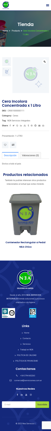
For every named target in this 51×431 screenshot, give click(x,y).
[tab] (10, 155)
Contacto (27, 338)
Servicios (27, 344)
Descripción (10, 155)
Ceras (15, 115)
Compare (13, 145)
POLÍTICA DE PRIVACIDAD (26, 361)
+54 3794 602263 (27, 375)
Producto (15, 31)
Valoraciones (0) (30, 155)
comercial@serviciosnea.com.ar (28, 380)
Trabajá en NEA (26, 349)
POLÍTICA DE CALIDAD (26, 355)
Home (5, 31)
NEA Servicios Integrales (18, 120)
